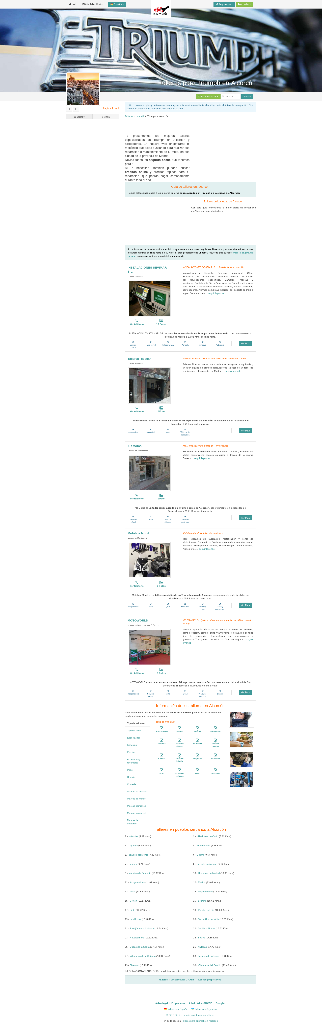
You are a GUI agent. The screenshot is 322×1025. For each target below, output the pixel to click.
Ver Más (245, 343)
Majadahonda (205, 891)
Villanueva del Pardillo (209, 965)
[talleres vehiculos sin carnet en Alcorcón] (215, 770)
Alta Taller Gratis (93, 4)
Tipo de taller (134, 730)
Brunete (202, 900)
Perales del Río (206, 910)
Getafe (200, 854)
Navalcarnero (137, 937)
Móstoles (133, 836)
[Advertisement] (186, 125)
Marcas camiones (136, 805)
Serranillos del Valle (208, 919)
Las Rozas (135, 919)
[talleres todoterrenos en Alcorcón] (215, 728)
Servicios (132, 745)
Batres (201, 937)
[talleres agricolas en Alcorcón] (197, 728)
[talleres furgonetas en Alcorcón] (197, 755)
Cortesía (131, 784)
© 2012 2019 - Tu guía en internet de (186, 1015)
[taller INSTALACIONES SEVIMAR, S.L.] (149, 298)
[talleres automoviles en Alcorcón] (197, 740)
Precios (131, 752)
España (118, 4)
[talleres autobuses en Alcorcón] (161, 740)
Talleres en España (177, 1009)
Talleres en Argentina (205, 1009)
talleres (210, 1015)
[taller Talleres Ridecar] (149, 386)
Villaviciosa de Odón (207, 836)
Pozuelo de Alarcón (207, 864)
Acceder (245, 4)
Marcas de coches (137, 791)
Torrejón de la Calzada (142, 928)
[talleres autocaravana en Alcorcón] (161, 728)
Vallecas (202, 946)
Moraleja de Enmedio (139, 873)
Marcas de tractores (132, 822)
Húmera (132, 864)
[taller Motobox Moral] (149, 560)
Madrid (140, 116)
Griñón (133, 900)
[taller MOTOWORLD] (149, 647)
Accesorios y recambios (134, 761)
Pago (130, 769)
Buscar (247, 96)
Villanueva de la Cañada (143, 956)
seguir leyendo (216, 293)
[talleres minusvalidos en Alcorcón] (179, 770)
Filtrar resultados (209, 96)
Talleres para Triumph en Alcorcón (199, 1020)
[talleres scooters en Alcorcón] (179, 728)
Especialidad (134, 737)
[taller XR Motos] (149, 473)
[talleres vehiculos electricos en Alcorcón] (215, 740)
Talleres (129, 116)
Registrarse (224, 4)
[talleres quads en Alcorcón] (197, 770)
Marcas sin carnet (136, 813)
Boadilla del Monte (138, 854)
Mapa (106, 116)
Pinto (132, 910)
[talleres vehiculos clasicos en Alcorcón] (179, 740)
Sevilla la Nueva (206, 928)
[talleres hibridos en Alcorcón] (179, 755)
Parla (132, 891)
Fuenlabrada (203, 845)
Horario (131, 777)
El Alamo (134, 965)
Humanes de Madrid (209, 873)
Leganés (133, 845)
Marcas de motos (136, 798)
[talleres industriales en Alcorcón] (215, 755)
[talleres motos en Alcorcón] (161, 770)
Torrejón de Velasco (208, 956)
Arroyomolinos (137, 882)
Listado (80, 116)
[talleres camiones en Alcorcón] (161, 755)
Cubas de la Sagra (140, 946)
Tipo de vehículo (136, 723)
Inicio (74, 4)
